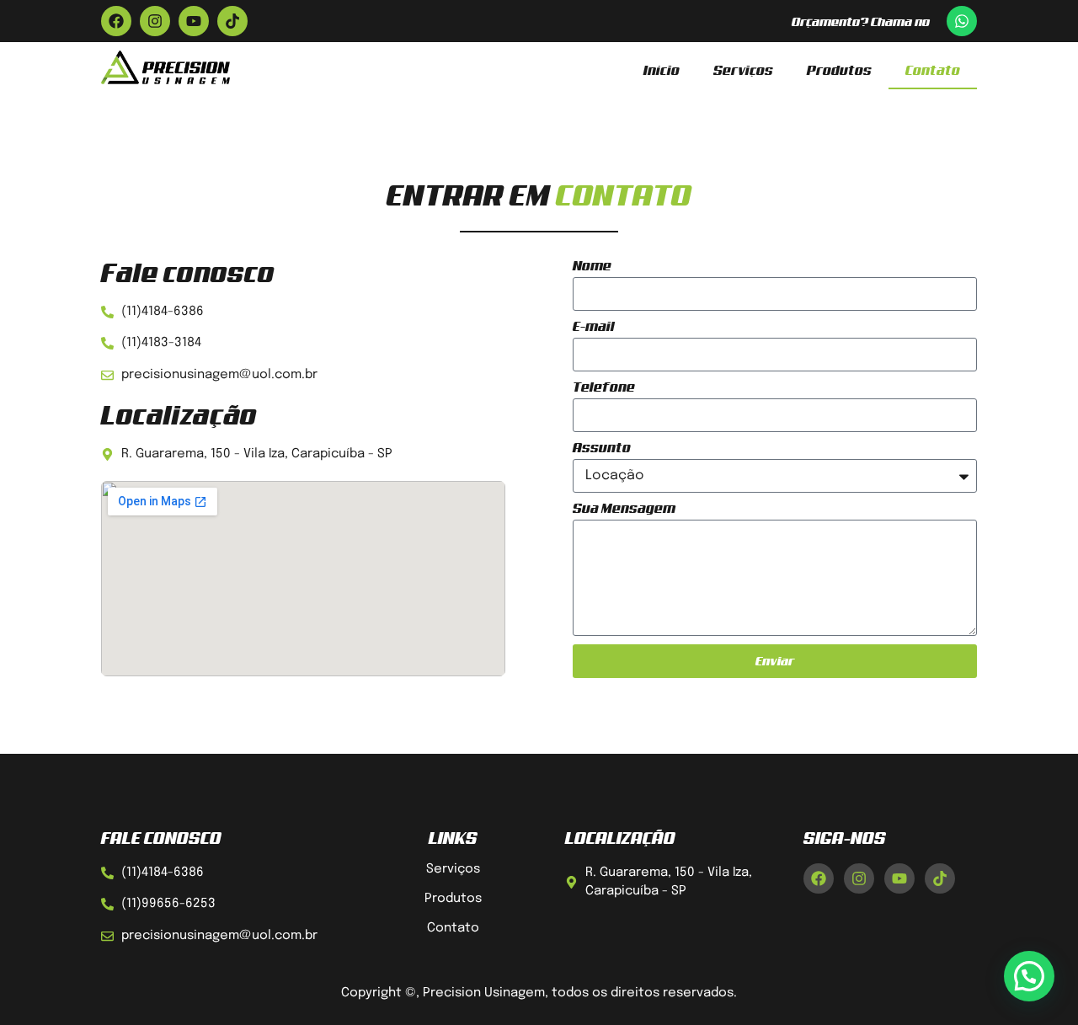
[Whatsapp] (962, 21)
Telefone (604, 387)
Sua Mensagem (624, 508)
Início (661, 69)
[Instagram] (155, 21)
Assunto (602, 447)
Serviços (743, 69)
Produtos (839, 69)
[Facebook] (116, 21)
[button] (1029, 976)
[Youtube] (194, 21)
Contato (932, 69)
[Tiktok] (232, 21)
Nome (592, 266)
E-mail (594, 326)
